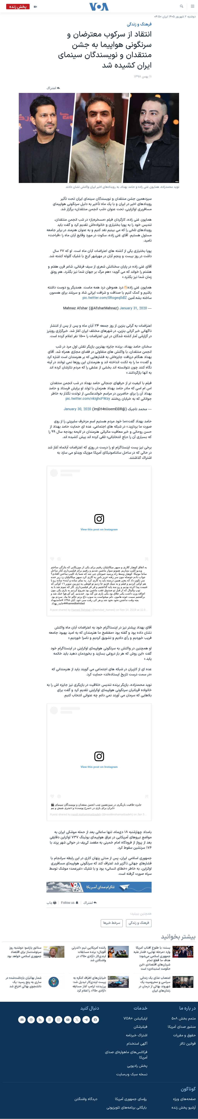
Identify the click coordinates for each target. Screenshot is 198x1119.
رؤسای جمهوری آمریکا (131, 1099)
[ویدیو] (35, 7)
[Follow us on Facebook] (95, 1019)
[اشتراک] (22, 1019)
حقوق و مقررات (184, 1035)
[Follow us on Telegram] (86, 1019)
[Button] (53, 88)
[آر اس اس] (40, 1019)
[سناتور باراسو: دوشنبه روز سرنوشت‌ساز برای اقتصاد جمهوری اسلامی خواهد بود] (54, 952)
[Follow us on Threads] (49, 1019)
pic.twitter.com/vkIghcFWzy (88, 398)
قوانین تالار (188, 1044)
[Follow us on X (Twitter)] (77, 1019)
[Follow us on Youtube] (67, 1019)
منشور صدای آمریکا (182, 1027)
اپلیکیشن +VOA (135, 1018)
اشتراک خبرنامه (136, 1035)
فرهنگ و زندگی (139, 24)
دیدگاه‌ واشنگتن (85, 1099)
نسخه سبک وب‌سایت (131, 1074)
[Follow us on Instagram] (58, 1019)
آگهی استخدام (137, 1044)
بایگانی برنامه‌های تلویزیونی (127, 1107)
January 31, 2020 (133, 308)
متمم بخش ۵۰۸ (184, 1018)
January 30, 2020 (77, 409)
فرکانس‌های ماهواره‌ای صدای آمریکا (126, 1055)
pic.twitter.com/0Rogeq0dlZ (105, 298)
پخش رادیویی (137, 1066)
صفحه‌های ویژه (184, 1099)
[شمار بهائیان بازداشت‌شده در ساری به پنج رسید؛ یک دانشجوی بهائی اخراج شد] (54, 982)
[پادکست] (31, 1019)
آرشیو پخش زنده (184, 1107)
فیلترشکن (140, 1027)
